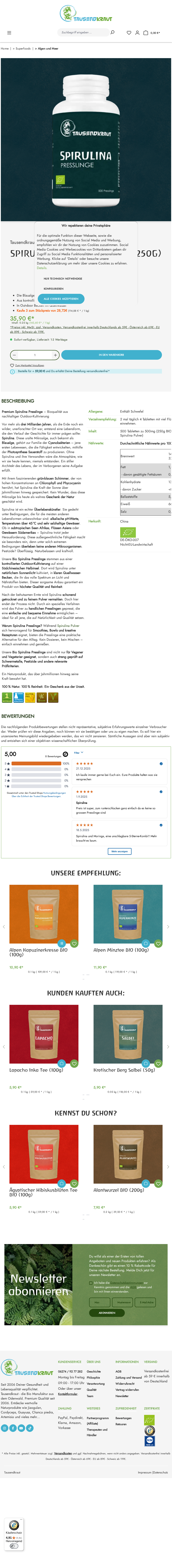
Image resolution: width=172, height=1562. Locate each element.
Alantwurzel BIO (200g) (119, 1190)
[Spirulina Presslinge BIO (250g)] (86, 139)
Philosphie (93, 1377)
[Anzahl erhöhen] (56, 355)
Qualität (91, 1390)
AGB (133, 1287)
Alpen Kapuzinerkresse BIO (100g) (38, 952)
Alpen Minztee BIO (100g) (121, 950)
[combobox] (83, 32)
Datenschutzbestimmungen (126, 1283)
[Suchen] (112, 32)
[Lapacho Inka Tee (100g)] (43, 1034)
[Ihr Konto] (137, 32)
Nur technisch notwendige (63, 279)
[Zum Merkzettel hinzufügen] (74, 943)
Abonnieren (107, 1313)
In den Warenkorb (111, 355)
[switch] (14, 1546)
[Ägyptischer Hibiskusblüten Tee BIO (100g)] (43, 1154)
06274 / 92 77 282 (70, 1371)
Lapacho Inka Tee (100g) (36, 1070)
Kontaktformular (67, 1394)
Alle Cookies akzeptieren (61, 299)
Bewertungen (124, 1418)
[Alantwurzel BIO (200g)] (128, 1154)
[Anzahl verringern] (14, 355)
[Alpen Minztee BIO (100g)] (128, 914)
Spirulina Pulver (68, 625)
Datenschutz (160, 1472)
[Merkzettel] (130, 32)
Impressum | (145, 1472)
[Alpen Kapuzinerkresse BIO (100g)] (43, 914)
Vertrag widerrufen (127, 1390)
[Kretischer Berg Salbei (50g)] (128, 1034)
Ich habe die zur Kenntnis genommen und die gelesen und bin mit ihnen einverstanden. (123, 1287)
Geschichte (94, 1371)
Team (90, 1396)
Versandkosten (63, 1453)
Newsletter (122, 1396)
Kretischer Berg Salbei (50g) (124, 1070)
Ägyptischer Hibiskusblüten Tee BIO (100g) (43, 1192)
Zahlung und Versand (129, 1377)
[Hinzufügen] (146, 943)
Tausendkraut (12, 1472)
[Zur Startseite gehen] (86, 13)
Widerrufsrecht (125, 1384)
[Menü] (9, 32)
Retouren (121, 1424)
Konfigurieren (54, 289)
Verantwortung (96, 1384)
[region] (86, 139)
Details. (42, 268)
